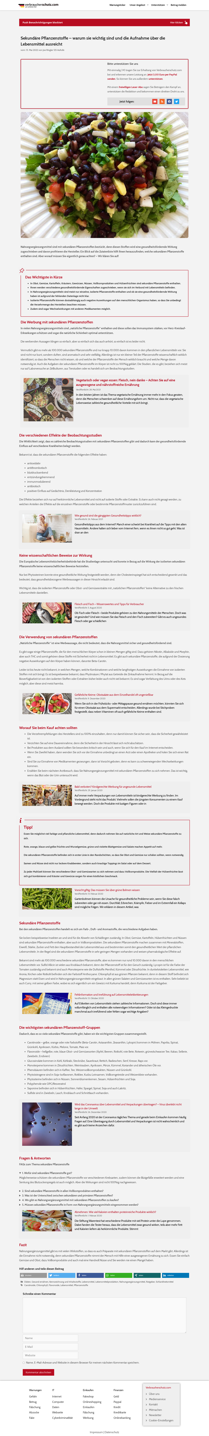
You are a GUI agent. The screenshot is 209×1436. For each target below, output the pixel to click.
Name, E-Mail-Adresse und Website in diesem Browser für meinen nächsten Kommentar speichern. (82, 1362)
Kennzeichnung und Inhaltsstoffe (65, 1281)
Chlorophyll (42, 1285)
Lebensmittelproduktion (106, 1281)
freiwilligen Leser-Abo (131, 87)
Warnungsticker (117, 5)
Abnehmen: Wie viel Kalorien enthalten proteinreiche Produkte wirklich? (115, 1212)
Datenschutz (112, 1432)
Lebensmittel (88, 1281)
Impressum (96, 1432)
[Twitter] (176, 101)
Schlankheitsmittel (164, 1281)
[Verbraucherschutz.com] (38, 5)
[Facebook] (169, 101)
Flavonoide (54, 1285)
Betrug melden (178, 5)
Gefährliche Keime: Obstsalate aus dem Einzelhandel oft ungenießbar (114, 694)
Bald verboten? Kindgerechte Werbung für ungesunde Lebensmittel (113, 786)
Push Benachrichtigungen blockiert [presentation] (43, 22)
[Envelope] (154, 101)
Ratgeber (150, 1281)
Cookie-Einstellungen (161, 1420)
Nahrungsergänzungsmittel (132, 1281)
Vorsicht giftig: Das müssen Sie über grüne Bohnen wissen (107, 890)
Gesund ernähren (40, 1281)
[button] (33, 1275)
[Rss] (162, 101)
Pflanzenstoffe (81, 1285)
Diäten (27, 1281)
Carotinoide (29, 1285)
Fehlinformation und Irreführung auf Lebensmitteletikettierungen (111, 994)
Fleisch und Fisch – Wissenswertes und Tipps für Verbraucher (109, 604)
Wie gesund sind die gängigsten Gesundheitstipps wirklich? (108, 515)
